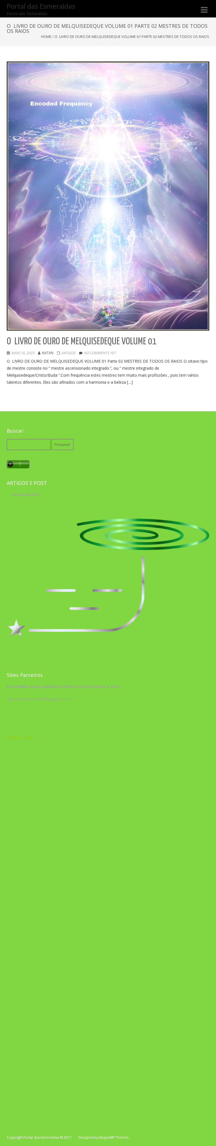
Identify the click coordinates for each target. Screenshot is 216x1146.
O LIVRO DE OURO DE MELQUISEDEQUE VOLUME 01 (81, 341)
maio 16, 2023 (22, 353)
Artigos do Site (26, 494)
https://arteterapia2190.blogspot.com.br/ (40, 699)
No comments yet (100, 353)
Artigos (68, 353)
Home (46, 36)
